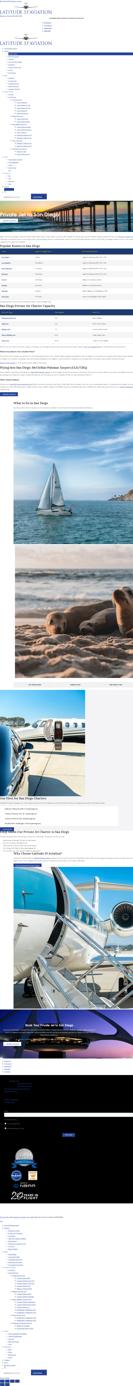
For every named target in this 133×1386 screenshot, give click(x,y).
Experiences (11, 64)
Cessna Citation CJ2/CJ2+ (24, 105)
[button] (5, 192)
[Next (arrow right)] (7, 1384)
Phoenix (5, 274)
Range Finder (12, 73)
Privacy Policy (5, 1217)
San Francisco (7, 268)
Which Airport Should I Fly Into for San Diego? (19, 840)
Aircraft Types (12, 97)
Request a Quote (16, 1)
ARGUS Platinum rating (42, 858)
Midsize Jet (6, 329)
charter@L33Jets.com (24, 1083)
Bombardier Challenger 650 (24, 146)
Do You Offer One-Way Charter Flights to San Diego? (22, 851)
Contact (6, 186)
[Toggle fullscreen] (7, 1381)
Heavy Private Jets (17, 140)
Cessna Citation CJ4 (22, 111)
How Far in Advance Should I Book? (15, 843)
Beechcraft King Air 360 (23, 154)
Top (1, 1221)
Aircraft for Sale (12, 81)
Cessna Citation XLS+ (22, 119)
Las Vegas (5, 257)
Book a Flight (4, 1378)
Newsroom (11, 181)
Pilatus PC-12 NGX (21, 151)
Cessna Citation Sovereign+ (24, 130)
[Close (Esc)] (17, 1381)
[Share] (12, 1381)
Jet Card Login (9, 1102)
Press (9, 184)
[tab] (34, 685)
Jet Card (10, 70)
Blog (9, 176)
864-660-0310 (5, 1)
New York (5, 297)
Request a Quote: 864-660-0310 (11, 16)
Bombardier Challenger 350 (24, 138)
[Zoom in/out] (2, 1381)
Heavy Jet (5, 341)
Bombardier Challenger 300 (24, 135)
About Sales (11, 78)
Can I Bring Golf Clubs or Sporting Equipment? (19, 848)
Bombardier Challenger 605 (24, 143)
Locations (11, 59)
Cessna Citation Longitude (24, 127)
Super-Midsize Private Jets (19, 124)
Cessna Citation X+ (22, 132)
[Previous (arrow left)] (2, 1384)
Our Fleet (10, 94)
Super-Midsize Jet (8, 335)
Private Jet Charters (13, 56)
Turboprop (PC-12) (9, 318)
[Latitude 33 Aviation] (26, 13)
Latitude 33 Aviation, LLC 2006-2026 (25, 1217)
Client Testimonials (13, 162)
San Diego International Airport (21, 384)
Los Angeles (6, 263)
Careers (10, 165)
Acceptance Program (14, 89)
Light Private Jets (17, 100)
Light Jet (5, 324)
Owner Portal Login (11, 1099)
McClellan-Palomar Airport (40, 372)
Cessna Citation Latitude (23, 121)
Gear (9, 170)
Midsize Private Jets (17, 116)
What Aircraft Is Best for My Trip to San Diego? (20, 846)
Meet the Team (12, 168)
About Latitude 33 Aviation (15, 159)
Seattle (4, 285)
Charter (6, 51)
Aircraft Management (10, 48)
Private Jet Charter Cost (14, 67)
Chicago (5, 291)
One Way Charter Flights (15, 62)
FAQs (9, 178)
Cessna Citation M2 (22, 102)
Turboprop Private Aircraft (19, 149)
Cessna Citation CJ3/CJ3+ (24, 108)
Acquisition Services (13, 83)
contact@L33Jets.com (24, 1086)
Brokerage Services (13, 86)
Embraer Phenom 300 (22, 113)
